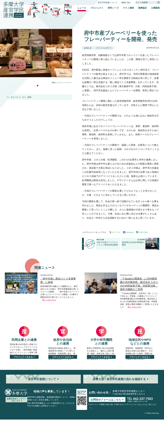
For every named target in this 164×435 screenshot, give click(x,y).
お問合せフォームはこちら (106, 399)
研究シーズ (113, 8)
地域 (29, 97)
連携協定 (142, 8)
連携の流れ (126, 2)
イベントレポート (104, 48)
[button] (34, 85)
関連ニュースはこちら (37, 429)
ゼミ (24, 97)
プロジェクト (97, 8)
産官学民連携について (107, 2)
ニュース (81, 8)
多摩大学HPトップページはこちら (16, 400)
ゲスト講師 (128, 8)
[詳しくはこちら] (21, 274)
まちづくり (16, 97)
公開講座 (155, 8)
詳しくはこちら (49, 300)
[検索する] (159, 2)
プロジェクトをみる (23, 357)
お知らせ (88, 48)
